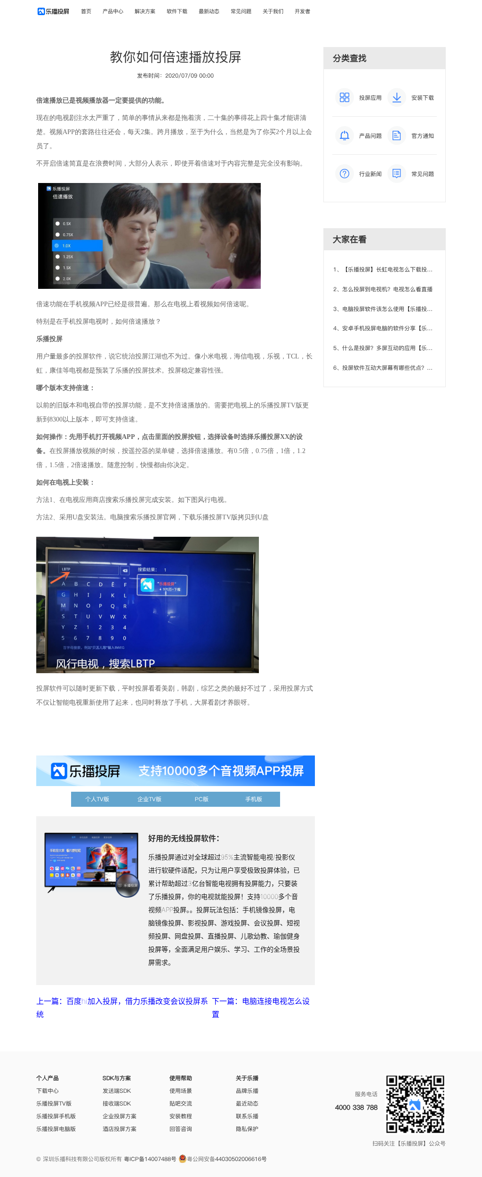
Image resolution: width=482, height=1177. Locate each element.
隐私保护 (247, 1129)
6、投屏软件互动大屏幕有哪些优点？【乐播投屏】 (397, 368)
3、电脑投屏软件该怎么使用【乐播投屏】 (385, 309)
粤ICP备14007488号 (150, 1159)
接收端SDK (117, 1103)
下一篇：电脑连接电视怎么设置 (261, 1007)
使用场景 (180, 1091)
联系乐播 (247, 1116)
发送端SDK (117, 1091)
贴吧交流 (180, 1103)
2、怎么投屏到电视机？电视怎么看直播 (383, 289)
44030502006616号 (241, 1159)
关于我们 (273, 11)
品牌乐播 (247, 1091)
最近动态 (247, 1103)
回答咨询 (180, 1129)
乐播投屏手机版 (56, 1116)
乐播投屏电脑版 (56, 1129)
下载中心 (47, 1091)
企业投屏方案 (120, 1116)
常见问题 (241, 11)
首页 (86, 11)
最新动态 (209, 11)
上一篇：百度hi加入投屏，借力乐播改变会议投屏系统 (122, 1007)
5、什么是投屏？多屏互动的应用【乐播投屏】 (391, 348)
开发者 (302, 11)
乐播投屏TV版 (54, 1103)
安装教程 (180, 1116)
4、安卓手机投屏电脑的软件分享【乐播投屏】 (391, 328)
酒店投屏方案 (120, 1129)
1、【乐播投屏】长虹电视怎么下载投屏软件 (388, 269)
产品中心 (113, 11)
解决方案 (145, 11)
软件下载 (177, 11)
